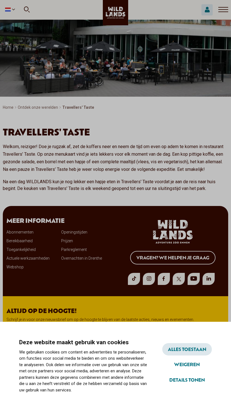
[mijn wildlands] (207, 9)
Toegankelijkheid (21, 249)
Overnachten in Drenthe (81, 258)
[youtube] (194, 279)
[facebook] (164, 279)
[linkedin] (209, 279)
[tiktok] (134, 279)
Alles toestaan (187, 349)
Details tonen (187, 380)
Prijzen (67, 241)
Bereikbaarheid (19, 241)
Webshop (15, 267)
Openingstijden (74, 232)
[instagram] (149, 279)
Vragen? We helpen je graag (172, 257)
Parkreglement (74, 249)
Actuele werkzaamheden (28, 258)
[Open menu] (223, 9)
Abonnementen (20, 232)
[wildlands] (115, 12)
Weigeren (187, 364)
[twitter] (179, 279)
